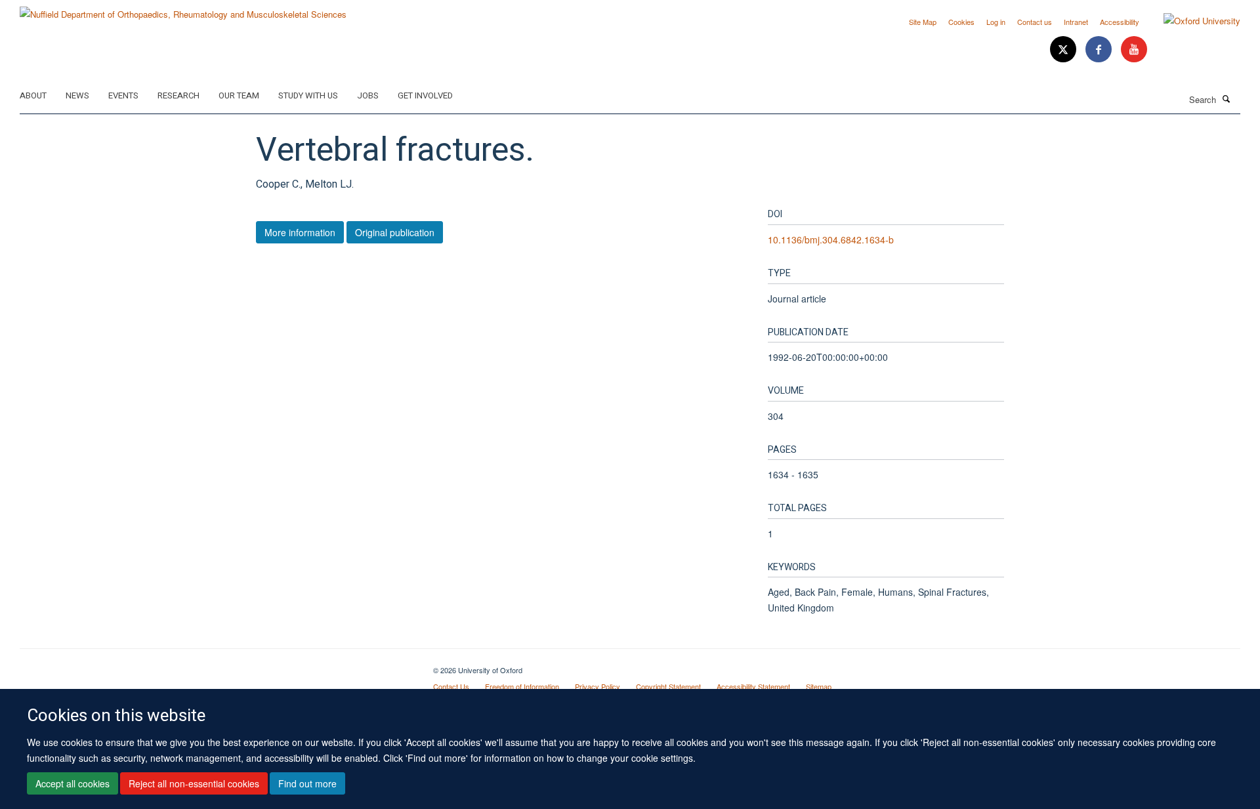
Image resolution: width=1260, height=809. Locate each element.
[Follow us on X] (1064, 49)
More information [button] (299, 232)
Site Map (922, 21)
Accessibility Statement (753, 686)
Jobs (368, 95)
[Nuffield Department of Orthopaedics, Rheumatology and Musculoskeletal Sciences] (183, 9)
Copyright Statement (668, 686)
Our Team (239, 95)
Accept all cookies (72, 783)
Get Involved (425, 95)
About (33, 95)
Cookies (961, 21)
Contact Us (451, 686)
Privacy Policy (597, 686)
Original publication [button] (394, 232)
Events (123, 95)
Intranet (1076, 21)
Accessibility (1119, 21)
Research (179, 95)
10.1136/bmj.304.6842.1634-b (831, 239)
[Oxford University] (1192, 21)
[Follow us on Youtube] (1134, 49)
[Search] (1226, 98)
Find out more (307, 783)
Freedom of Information (522, 686)
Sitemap (818, 686)
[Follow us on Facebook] (1099, 49)
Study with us (308, 95)
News (77, 95)
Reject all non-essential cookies (194, 783)
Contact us (1034, 21)
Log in (995, 21)
